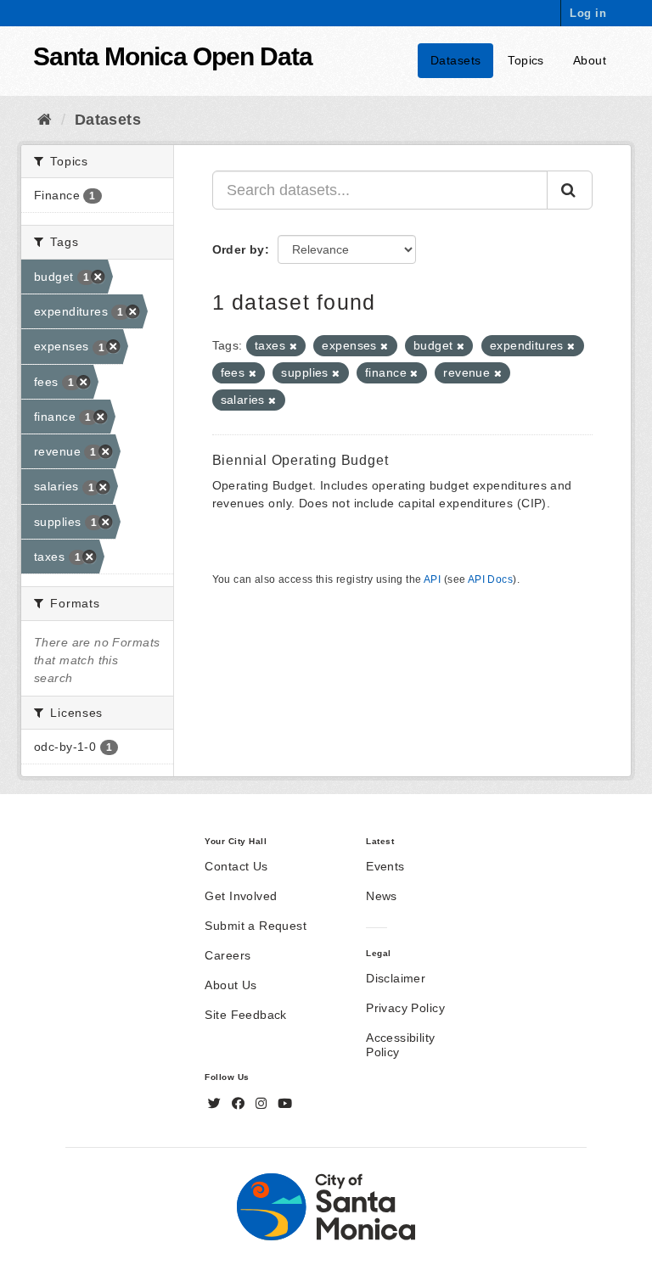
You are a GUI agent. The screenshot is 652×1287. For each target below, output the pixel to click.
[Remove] (293, 346)
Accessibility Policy (400, 1045)
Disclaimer (395, 978)
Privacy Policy (405, 1008)
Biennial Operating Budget (300, 460)
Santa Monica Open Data (172, 56)
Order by (238, 249)
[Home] (44, 119)
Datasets (455, 60)
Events (385, 866)
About (589, 60)
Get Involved (241, 896)
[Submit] (570, 190)
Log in (588, 13)
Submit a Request (255, 925)
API (432, 579)
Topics (526, 60)
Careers (227, 955)
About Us (230, 985)
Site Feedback (245, 1014)
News (381, 896)
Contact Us (236, 866)
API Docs (490, 579)
